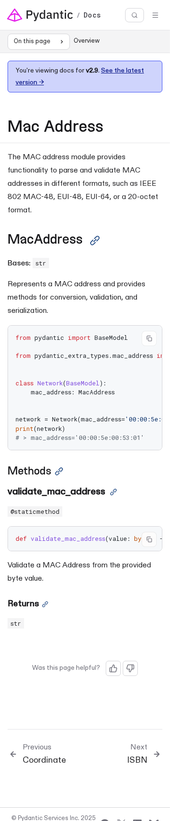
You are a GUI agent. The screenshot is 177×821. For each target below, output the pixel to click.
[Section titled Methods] (59, 471)
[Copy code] (149, 338)
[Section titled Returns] (45, 604)
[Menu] (155, 15)
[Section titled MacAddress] (95, 240)
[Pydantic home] (40, 15)
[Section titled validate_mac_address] (114, 492)
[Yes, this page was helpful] (113, 668)
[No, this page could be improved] (130, 668)
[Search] (134, 15)
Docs (92, 15)
